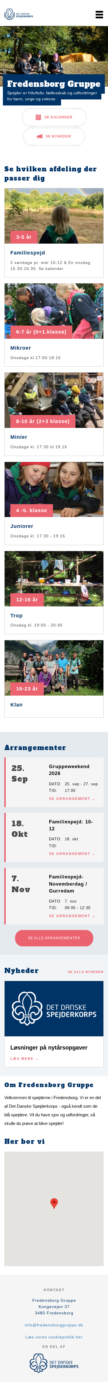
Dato (54, 784)
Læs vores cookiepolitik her (54, 1337)
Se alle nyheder (86, 972)
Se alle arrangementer (54, 938)
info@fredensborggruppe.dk (54, 1325)
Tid (52, 790)
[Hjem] (18, 14)
